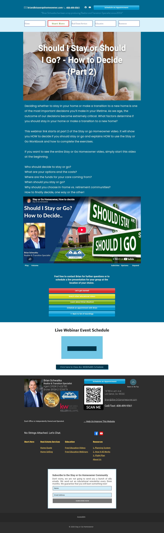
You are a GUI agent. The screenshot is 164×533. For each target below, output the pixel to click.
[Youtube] (101, 433)
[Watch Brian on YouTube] (89, 7)
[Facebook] (85, 7)
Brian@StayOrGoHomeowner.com (121, 399)
